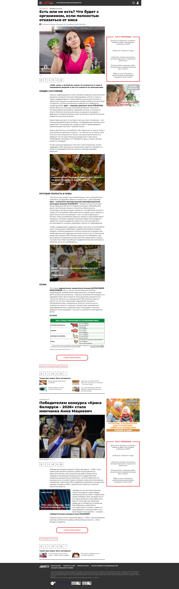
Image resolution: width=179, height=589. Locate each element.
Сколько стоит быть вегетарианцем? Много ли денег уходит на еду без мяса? (76, 178)
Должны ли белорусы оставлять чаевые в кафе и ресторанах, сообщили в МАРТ (123, 42)
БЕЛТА (52, 459)
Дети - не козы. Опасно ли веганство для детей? (74, 269)
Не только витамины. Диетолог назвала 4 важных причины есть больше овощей (91, 389)
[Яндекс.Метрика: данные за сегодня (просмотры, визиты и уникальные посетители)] (62, 582)
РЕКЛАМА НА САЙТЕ (69, 566)
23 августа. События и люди (123, 51)
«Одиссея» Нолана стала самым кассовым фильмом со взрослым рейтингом (123, 59)
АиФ (40, 75)
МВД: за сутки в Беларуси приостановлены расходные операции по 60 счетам (123, 75)
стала (98, 469)
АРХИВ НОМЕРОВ (56, 566)
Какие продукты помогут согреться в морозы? (56, 388)
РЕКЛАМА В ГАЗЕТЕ (83, 566)
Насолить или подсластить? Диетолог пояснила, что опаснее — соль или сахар (91, 382)
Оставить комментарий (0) (72, 357)
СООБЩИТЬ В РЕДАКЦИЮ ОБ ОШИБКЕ (62, 568)
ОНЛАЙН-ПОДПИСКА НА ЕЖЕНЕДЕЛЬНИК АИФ (104, 566)
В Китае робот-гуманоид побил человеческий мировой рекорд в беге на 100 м (123, 67)
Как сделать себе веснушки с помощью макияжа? (90, 554)
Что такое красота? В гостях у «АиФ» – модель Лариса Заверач (58, 554)
